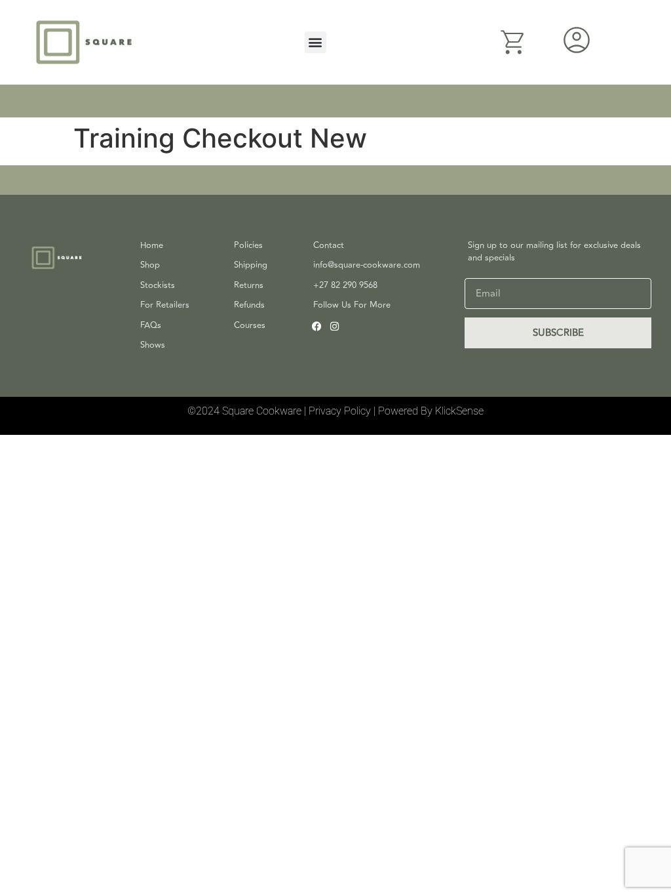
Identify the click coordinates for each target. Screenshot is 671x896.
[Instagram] (334, 326)
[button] (315, 42)
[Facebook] (317, 326)
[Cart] (513, 42)
